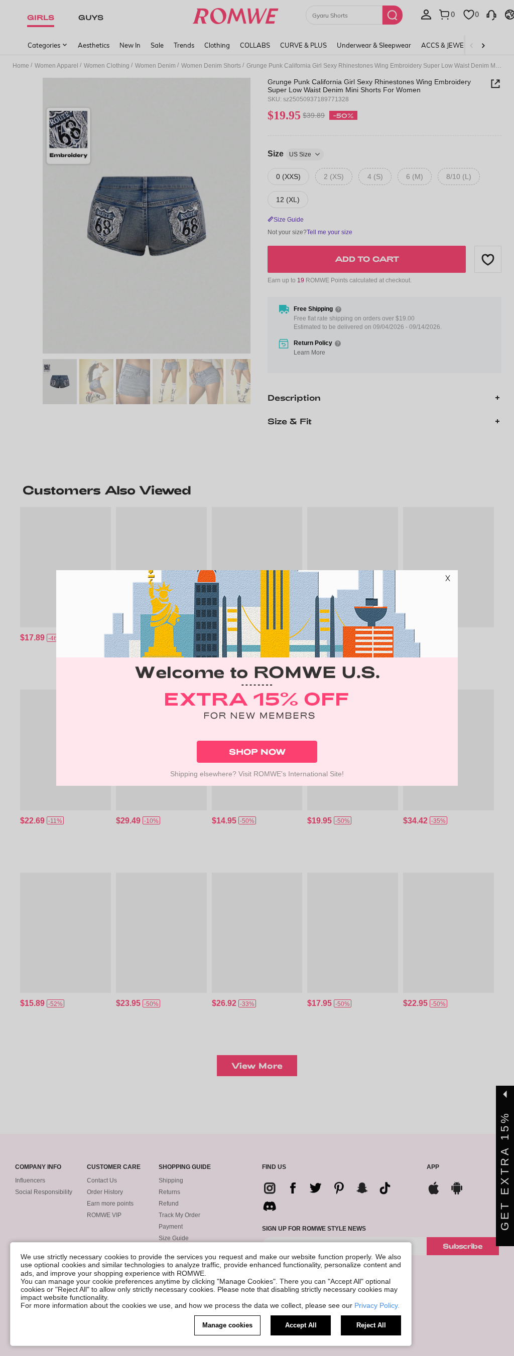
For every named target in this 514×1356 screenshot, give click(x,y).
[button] (448, 580)
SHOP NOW (257, 751)
